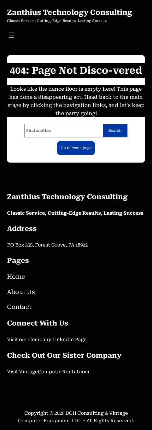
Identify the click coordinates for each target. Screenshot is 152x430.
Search (115, 130)
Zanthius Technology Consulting (69, 12)
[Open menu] (11, 35)
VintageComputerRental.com (54, 371)
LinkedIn (63, 339)
